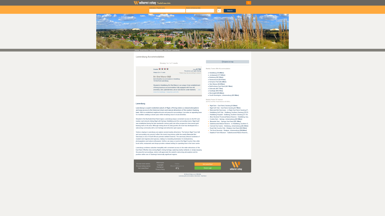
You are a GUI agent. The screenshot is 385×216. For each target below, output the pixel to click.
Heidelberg (216, 73)
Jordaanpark (217, 75)
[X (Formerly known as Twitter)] (178, 168)
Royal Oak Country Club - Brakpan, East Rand (228, 128)
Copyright (160, 165)
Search (229, 11)
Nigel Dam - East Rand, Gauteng (223, 105)
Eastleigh (216, 91)
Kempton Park (217, 82)
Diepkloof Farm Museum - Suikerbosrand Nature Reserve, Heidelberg (236, 133)
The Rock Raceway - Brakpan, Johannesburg (228, 130)
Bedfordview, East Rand (221, 86)
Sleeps (219, 8)
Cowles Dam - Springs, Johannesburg (225, 119)
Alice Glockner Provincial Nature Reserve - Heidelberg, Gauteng (234, 117)
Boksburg (216, 77)
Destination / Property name (157, 8)
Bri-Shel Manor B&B (162, 77)
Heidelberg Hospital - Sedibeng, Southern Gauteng (229, 115)
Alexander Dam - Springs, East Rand (225, 121)
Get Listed (143, 168)
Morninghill (216, 93)
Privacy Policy (160, 169)
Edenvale (216, 89)
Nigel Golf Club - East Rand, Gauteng (225, 108)
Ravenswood (217, 79)
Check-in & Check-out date (193, 8)
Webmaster (160, 163)
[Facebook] (176, 168)
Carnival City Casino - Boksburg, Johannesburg (228, 126)
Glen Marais (217, 84)
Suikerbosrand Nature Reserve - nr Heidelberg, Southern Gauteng (234, 123)
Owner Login (208, 168)
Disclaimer (160, 167)
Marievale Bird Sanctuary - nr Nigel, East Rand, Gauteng (231, 110)
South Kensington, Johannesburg (224, 95)
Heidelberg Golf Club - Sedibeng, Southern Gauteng (230, 112)
